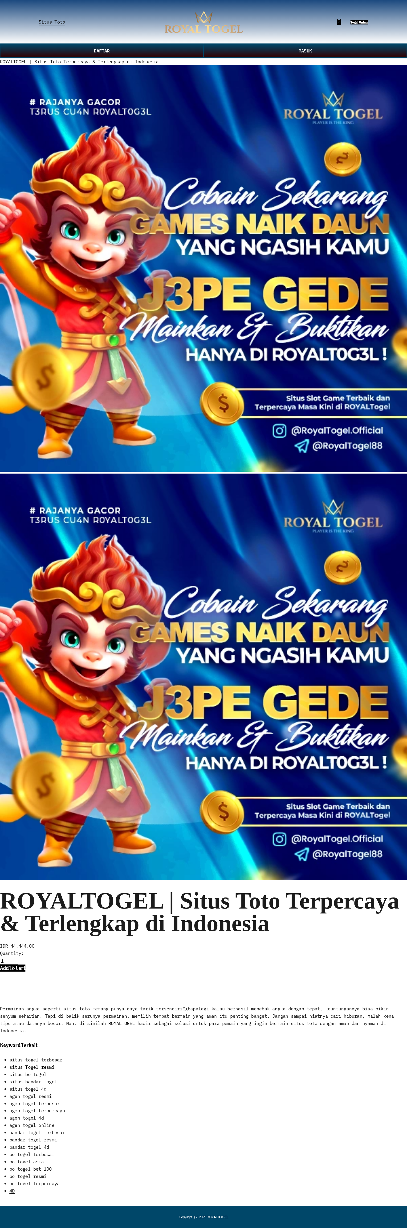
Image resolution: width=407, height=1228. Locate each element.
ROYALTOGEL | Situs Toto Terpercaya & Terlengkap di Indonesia (79, 61)
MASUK (305, 50)
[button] (12, 968)
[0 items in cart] (339, 22)
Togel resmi (39, 1067)
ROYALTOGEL (121, 1023)
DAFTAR (102, 50)
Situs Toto (52, 21)
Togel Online (359, 22)
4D (12, 1190)
